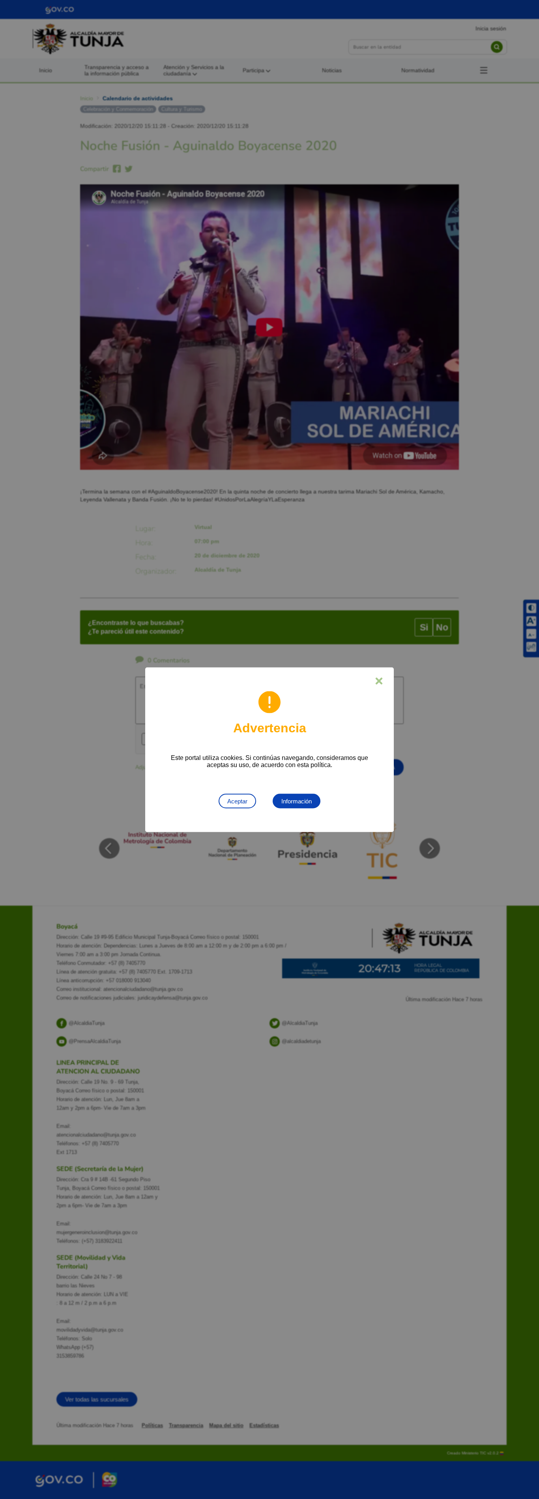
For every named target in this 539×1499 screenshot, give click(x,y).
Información (296, 800)
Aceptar (237, 800)
